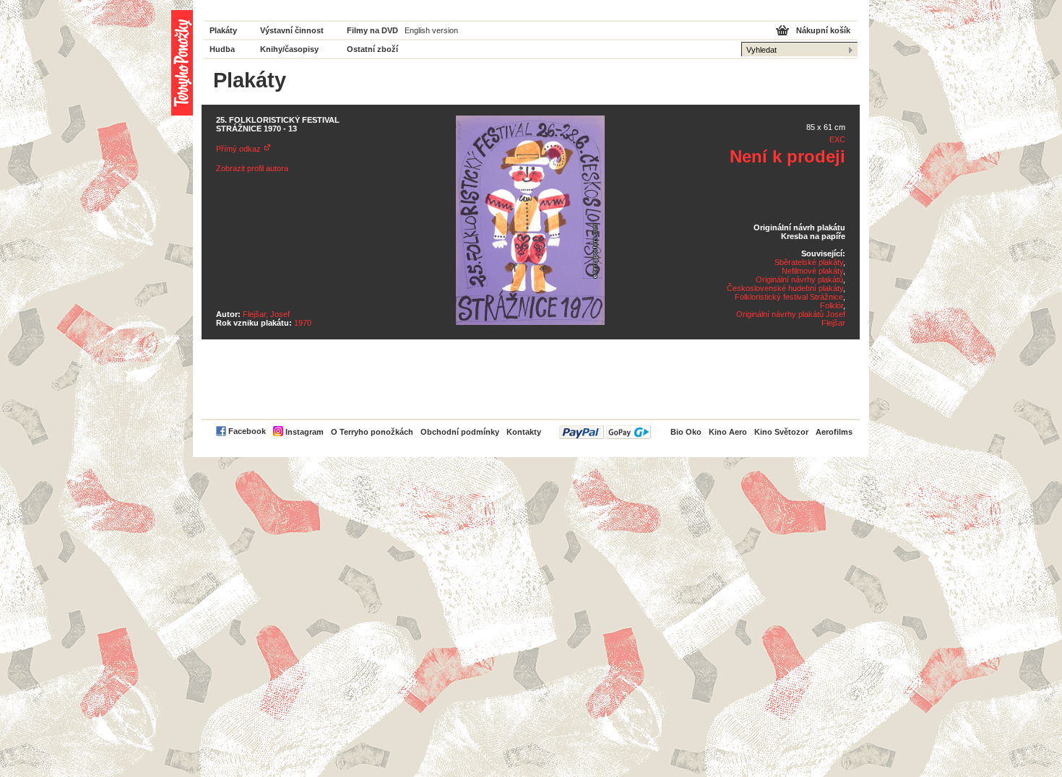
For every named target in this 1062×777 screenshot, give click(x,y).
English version (431, 30)
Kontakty (523, 431)
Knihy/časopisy (289, 49)
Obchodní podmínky (459, 431)
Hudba (222, 49)
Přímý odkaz (238, 148)
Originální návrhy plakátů (799, 279)
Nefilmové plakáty (812, 270)
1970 (302, 322)
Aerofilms (834, 431)
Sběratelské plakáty (808, 262)
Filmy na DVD (372, 30)
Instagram (304, 431)
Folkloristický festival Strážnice (789, 296)
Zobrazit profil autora (252, 168)
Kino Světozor (781, 431)
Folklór (831, 305)
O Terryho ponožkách (372, 431)
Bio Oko (685, 431)
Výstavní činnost (292, 30)
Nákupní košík (823, 30)
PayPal (605, 432)
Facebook (247, 431)
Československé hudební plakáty (785, 288)
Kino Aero (728, 431)
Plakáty (223, 30)
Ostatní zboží (372, 49)
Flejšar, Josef (266, 314)
